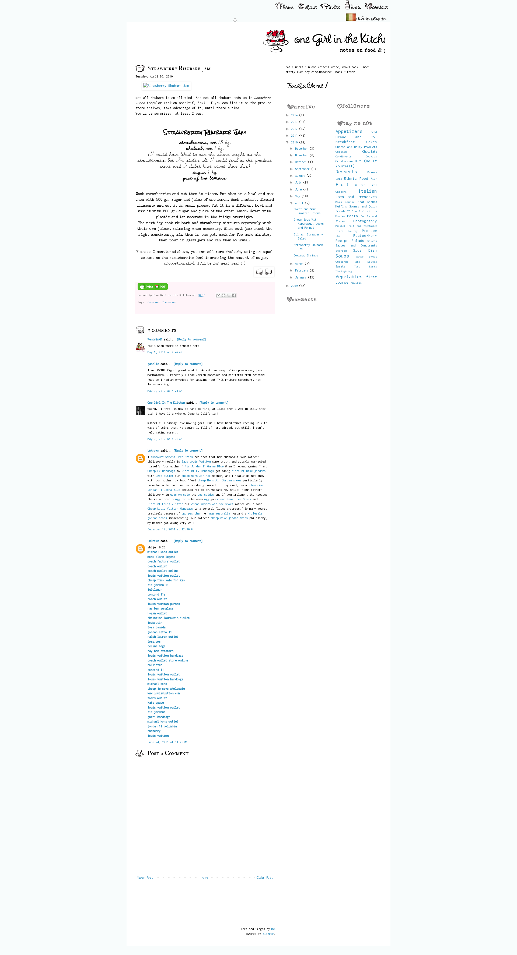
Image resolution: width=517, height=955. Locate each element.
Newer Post (145, 877)
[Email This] (218, 295)
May (298, 196)
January (301, 277)
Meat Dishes (367, 201)
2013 (295, 122)
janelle (153, 363)
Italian (367, 191)
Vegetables (349, 276)
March (300, 263)
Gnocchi (341, 191)
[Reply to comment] (191, 339)
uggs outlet (164, 475)
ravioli (356, 282)
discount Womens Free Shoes (172, 457)
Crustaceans (344, 161)
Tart (357, 266)
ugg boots (182, 499)
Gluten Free (366, 185)
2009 (295, 285)
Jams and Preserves (161, 302)
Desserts (346, 171)
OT (348, 211)
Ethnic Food (356, 178)
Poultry (353, 231)
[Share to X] (228, 295)
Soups (342, 256)
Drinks (372, 172)
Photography (365, 221)
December (302, 148)
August (300, 175)
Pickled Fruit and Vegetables (356, 225)
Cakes (371, 142)
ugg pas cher (191, 513)
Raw (338, 235)
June (299, 189)
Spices (359, 256)
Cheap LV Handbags (161, 471)
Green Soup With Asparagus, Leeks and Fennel (309, 223)
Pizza (340, 230)
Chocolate (369, 151)
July (299, 182)
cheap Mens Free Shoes (234, 499)
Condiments (344, 156)
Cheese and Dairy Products (356, 147)
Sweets (340, 266)
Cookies (371, 156)
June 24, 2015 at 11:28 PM (167, 742)
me (273, 929)
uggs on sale (180, 494)
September (303, 169)
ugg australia (219, 513)
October (301, 162)
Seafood (341, 250)
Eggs (339, 178)
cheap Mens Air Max (196, 475)
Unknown (153, 450)
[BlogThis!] (223, 295)
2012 (295, 129)
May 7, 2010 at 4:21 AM (165, 390)
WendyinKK (156, 339)
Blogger (268, 933)
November (302, 155)
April (300, 203)
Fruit (342, 184)
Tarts (373, 266)
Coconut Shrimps (306, 255)
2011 (295, 135)
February (302, 270)
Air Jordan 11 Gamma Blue (204, 466)
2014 (295, 115)
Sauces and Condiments (356, 245)
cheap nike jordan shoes (229, 518)
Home (204, 877)
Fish (374, 178)
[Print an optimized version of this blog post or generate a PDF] (153, 288)
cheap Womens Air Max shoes (212, 504)
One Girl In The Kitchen (166, 402)
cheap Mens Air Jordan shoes (219, 480)
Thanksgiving (344, 271)
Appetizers (349, 131)
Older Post (265, 877)
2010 (295, 142)
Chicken (341, 151)
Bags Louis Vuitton (196, 461)
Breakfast (345, 142)
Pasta (352, 216)
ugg (206, 499)
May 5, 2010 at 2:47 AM (165, 352)
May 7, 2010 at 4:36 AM (165, 439)
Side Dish (365, 250)
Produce (369, 230)
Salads (357, 240)
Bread (373, 131)
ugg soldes (206, 494)
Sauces (372, 240)
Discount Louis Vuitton (165, 504)
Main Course (345, 201)
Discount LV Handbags (197, 471)
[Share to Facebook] (233, 295)
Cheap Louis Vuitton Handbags (170, 508)
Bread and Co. (356, 137)
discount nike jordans (249, 471)
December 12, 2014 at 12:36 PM (171, 529)
